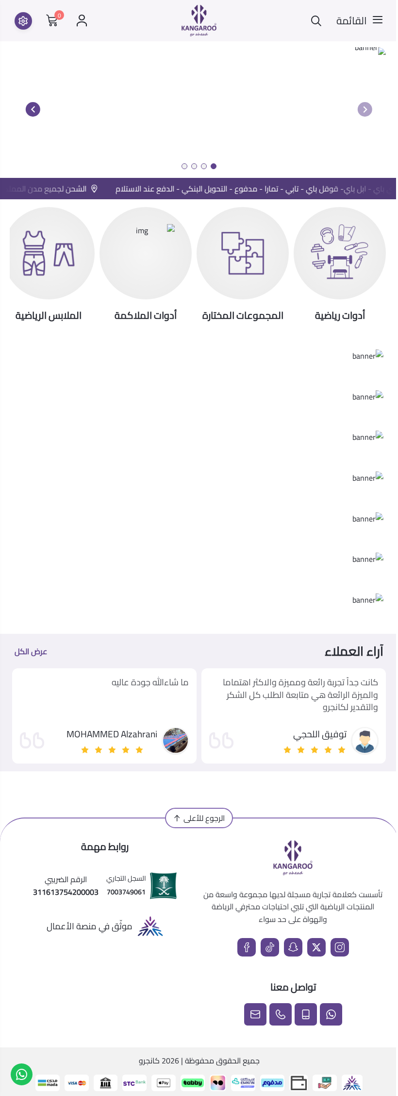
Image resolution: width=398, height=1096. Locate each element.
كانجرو (149, 1060)
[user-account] (82, 21)
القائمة (351, 21)
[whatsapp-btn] (22, 1074)
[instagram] (340, 947)
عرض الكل (31, 651)
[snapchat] (293, 947)
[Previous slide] (365, 109)
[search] (316, 20)
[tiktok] (270, 947)
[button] (213, 166)
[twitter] (316, 947)
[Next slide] (33, 109)
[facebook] (246, 947)
